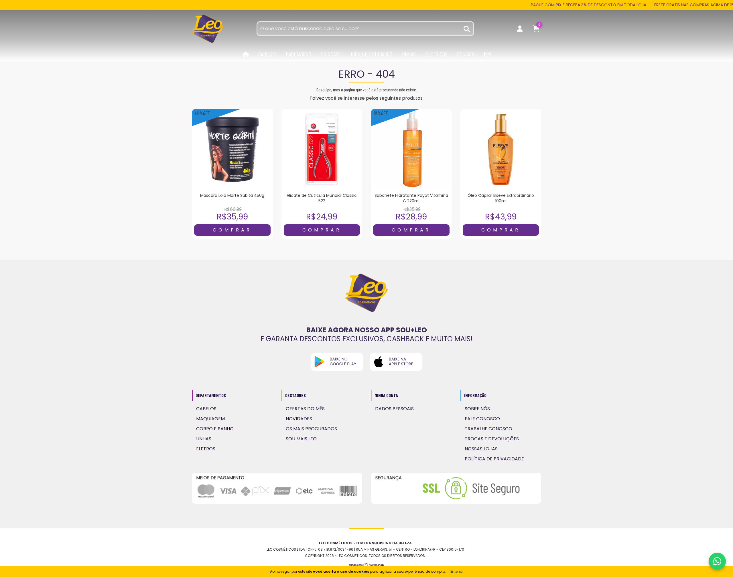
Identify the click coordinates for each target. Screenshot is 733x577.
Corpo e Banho (215, 428)
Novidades (299, 418)
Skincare (331, 54)
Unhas (409, 54)
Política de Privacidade (494, 459)
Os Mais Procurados (311, 428)
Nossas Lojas (481, 448)
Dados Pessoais (394, 408)
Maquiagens (298, 54)
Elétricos (436, 54)
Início (246, 54)
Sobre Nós (477, 408)
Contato (466, 54)
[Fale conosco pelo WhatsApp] (717, 561)
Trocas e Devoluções (492, 438)
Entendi (456, 571)
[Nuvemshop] (367, 565)
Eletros (205, 448)
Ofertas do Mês (305, 408)
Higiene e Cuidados (371, 54)
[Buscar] (467, 28)
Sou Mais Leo (301, 438)
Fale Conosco (482, 418)
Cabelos (267, 54)
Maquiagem (210, 418)
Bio (487, 54)
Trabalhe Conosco (488, 428)
